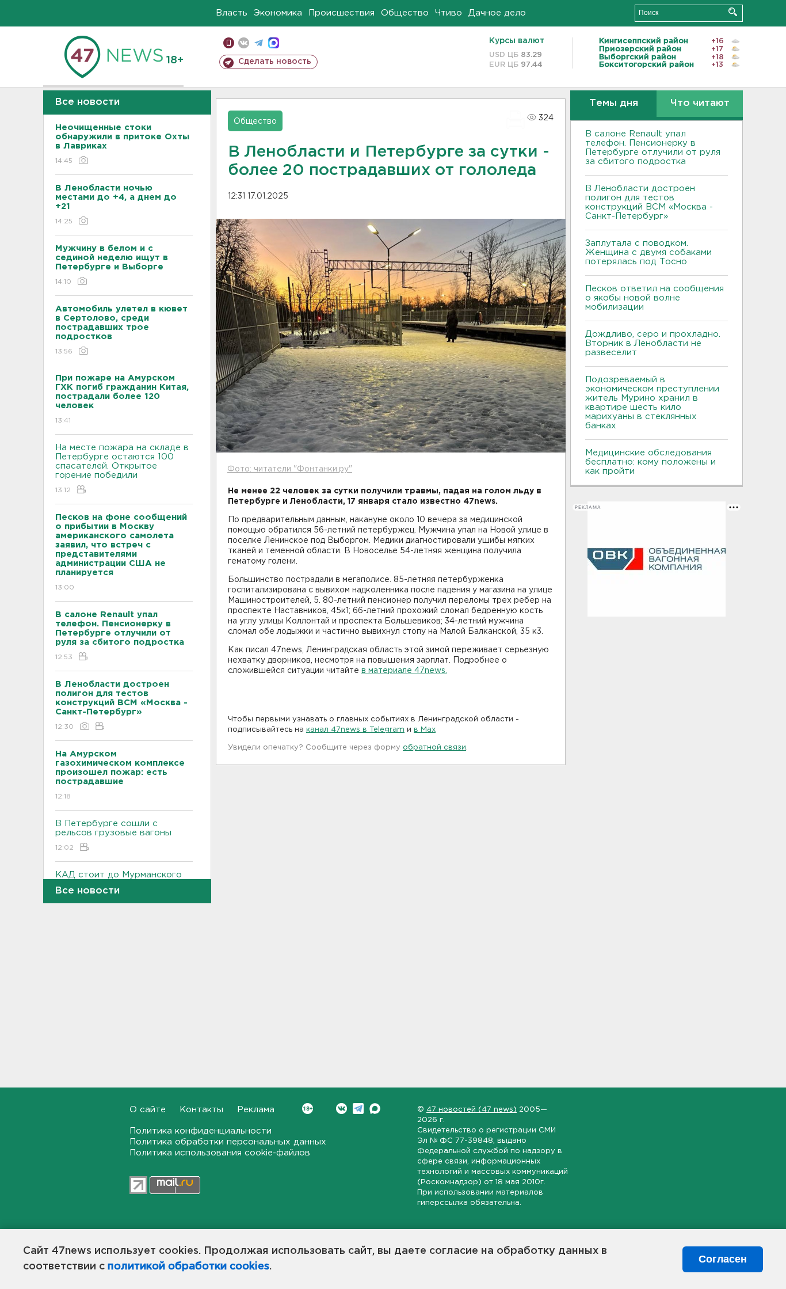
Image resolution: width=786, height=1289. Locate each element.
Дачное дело (497, 13)
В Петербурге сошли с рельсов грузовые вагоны (113, 835)
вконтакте (243, 42)
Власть (231, 13)
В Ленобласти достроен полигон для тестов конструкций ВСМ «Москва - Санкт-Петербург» (649, 202)
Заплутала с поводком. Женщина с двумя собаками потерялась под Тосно (648, 252)
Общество (405, 13)
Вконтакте (341, 1108)
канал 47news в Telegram (355, 730)
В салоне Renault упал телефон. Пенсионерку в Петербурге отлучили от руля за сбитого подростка (652, 147)
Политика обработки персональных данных (227, 1142)
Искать (732, 11)
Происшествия (341, 13)
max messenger (273, 42)
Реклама (255, 1109)
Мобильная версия (228, 42)
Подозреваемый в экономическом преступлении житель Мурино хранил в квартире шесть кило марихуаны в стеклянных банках (652, 402)
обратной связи (434, 747)
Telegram (358, 1108)
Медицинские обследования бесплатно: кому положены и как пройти (650, 462)
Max (374, 1108)
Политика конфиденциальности (200, 1131)
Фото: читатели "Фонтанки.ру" (289, 469)
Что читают (700, 103)
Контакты (201, 1109)
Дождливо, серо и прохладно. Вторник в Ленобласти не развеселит (652, 343)
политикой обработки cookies (188, 1266)
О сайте (147, 1109)
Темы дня (613, 103)
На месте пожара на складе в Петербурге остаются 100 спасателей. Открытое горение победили (122, 468)
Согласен (723, 1259)
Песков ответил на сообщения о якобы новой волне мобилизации (654, 298)
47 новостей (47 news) (471, 1110)
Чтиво (448, 13)
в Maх (425, 730)
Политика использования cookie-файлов (219, 1153)
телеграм (258, 42)
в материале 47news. (404, 670)
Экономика (278, 13)
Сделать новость (274, 61)
